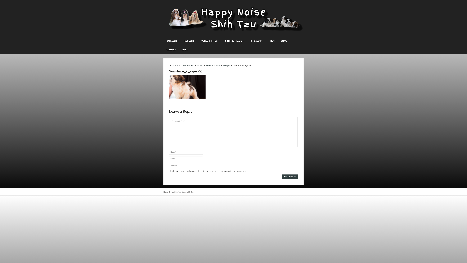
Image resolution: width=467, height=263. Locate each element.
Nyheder (189, 41)
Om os (284, 41)
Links (185, 50)
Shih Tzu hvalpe (233, 41)
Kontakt (171, 50)
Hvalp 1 (226, 65)
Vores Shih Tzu (209, 41)
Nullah (200, 65)
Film (272, 41)
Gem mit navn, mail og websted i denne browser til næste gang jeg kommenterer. (209, 171)
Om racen (171, 41)
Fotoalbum (256, 41)
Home (175, 65)
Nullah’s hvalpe (213, 65)
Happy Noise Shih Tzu (172, 192)
